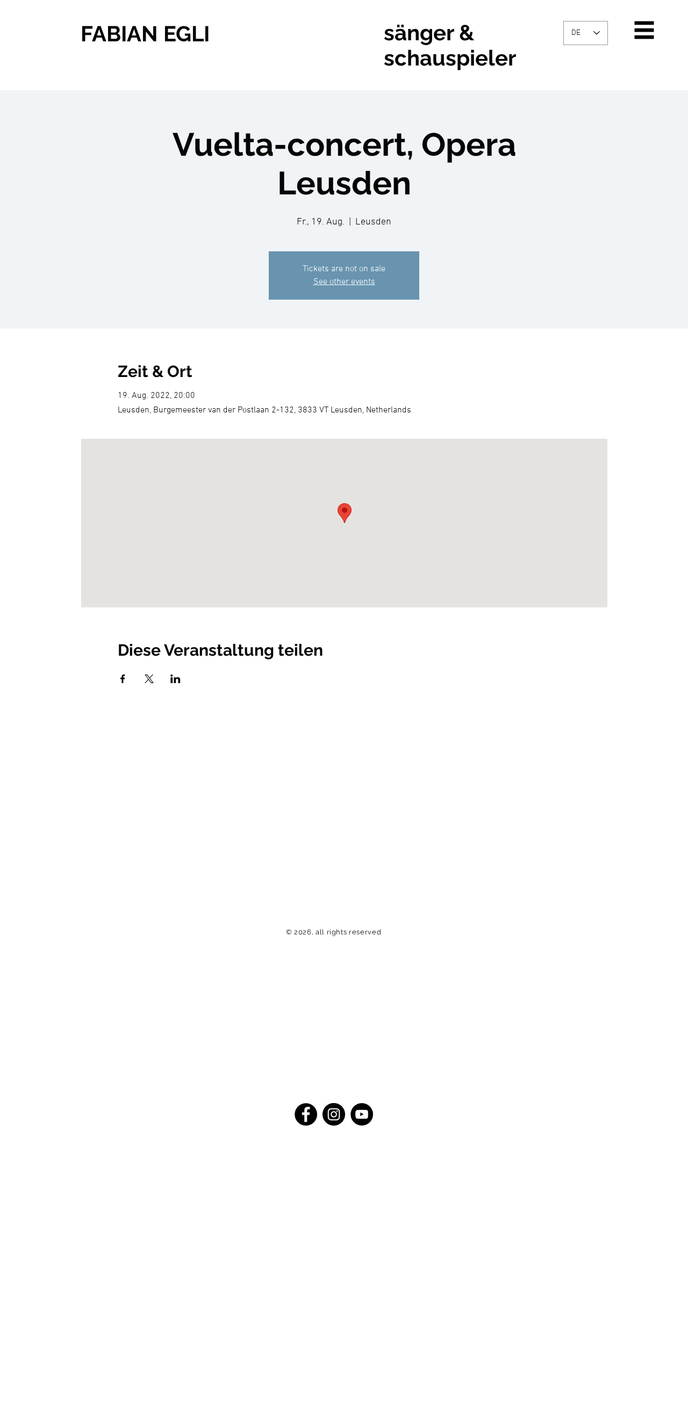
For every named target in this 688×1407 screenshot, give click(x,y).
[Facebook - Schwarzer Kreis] (306, 1114)
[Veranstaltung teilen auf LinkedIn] (175, 679)
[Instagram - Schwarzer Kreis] (333, 1114)
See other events (344, 282)
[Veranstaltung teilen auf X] (149, 679)
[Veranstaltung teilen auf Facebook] (123, 679)
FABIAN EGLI (145, 33)
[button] (644, 30)
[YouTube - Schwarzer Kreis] (361, 1114)
